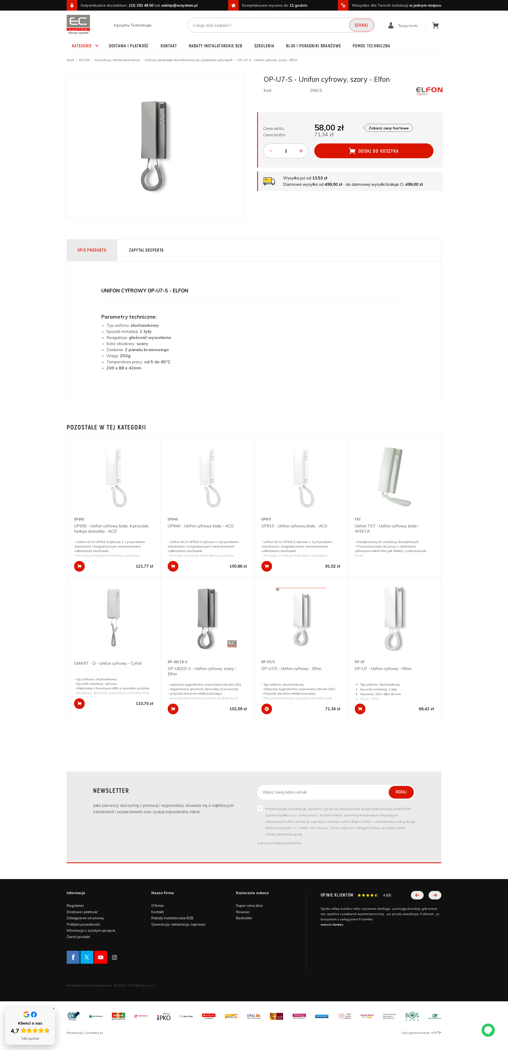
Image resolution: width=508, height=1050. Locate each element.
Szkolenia (264, 46)
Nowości (243, 912)
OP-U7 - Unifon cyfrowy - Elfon (383, 668)
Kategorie (82, 46)
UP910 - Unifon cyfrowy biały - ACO (294, 525)
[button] (417, 895)
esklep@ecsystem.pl (179, 5)
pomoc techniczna (371, 46)
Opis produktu (92, 250)
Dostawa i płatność (129, 46)
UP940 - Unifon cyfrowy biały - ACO (201, 525)
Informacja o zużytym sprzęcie (91, 930)
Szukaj (361, 25)
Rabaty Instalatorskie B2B (216, 46)
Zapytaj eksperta (146, 250)
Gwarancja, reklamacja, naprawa (178, 924)
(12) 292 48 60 (141, 5)
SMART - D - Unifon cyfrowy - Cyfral (108, 663)
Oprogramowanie (416, 1033)
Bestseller (244, 918)
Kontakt (169, 46)
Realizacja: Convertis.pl (85, 1033)
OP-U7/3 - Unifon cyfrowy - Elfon (291, 668)
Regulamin (75, 905)
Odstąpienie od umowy (85, 918)
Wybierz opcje (266, 709)
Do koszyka (79, 566)
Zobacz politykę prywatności (279, 843)
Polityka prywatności (83, 924)
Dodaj (401, 792)
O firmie (157, 905)
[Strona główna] (78, 24)
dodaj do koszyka (379, 151)
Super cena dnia (249, 905)
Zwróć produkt (78, 937)
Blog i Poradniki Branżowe (313, 46)
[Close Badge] (53, 1008)
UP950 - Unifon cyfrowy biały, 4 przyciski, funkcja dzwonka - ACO (111, 528)
